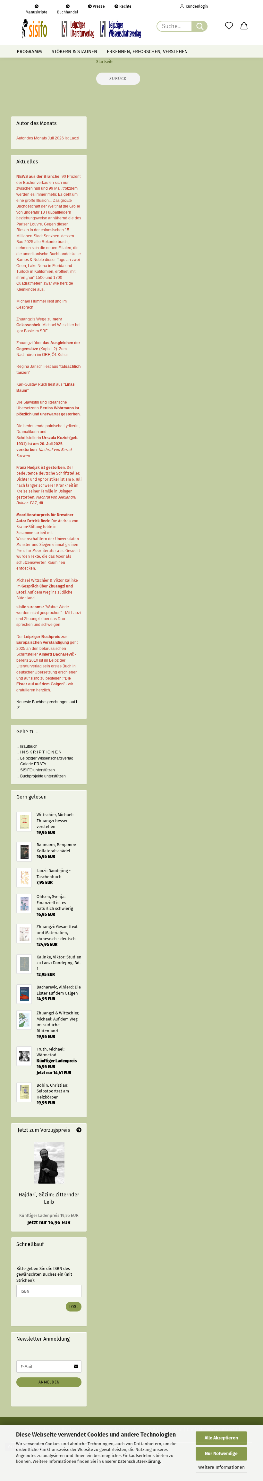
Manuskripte (36, 11)
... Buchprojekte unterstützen (41, 776)
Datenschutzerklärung (139, 1461)
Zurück (118, 78)
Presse (98, 6)
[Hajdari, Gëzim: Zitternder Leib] (49, 1163)
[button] (244, 26)
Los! (73, 1306)
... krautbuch (27, 746)
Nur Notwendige (221, 1453)
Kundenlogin (196, 6)
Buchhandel (67, 11)
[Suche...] (199, 26)
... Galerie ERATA (31, 764)
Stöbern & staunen (74, 51)
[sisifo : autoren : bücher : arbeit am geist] (81, 29)
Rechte (125, 6)
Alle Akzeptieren (221, 1438)
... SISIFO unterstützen (35, 770)
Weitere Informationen (221, 1467)
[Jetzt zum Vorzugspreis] (78, 1130)
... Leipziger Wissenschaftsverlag (44, 758)
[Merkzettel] (229, 26)
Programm (29, 51)
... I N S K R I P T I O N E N (39, 752)
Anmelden (49, 1382)
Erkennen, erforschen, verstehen (147, 51)
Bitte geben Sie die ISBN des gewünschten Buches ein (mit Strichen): (44, 1274)
